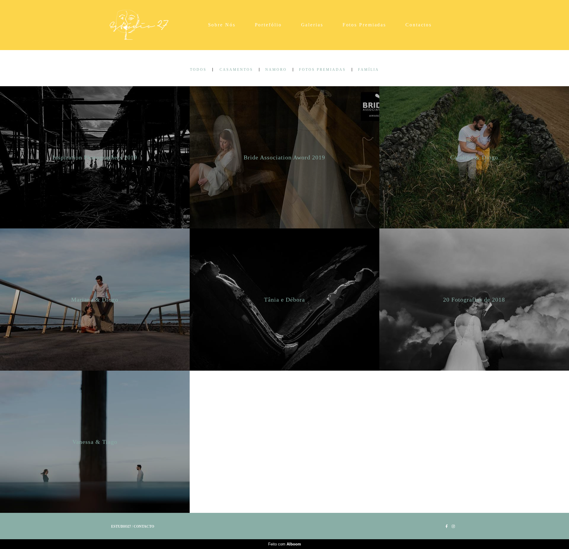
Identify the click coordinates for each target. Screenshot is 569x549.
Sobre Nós (222, 24)
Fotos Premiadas (364, 24)
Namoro (276, 69)
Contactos (418, 24)
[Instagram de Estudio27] (453, 526)
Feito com (284, 544)
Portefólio (268, 24)
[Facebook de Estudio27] (446, 526)
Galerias (312, 24)
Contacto (144, 526)
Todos (198, 69)
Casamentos (236, 69)
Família (368, 69)
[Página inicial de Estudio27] (142, 25)
